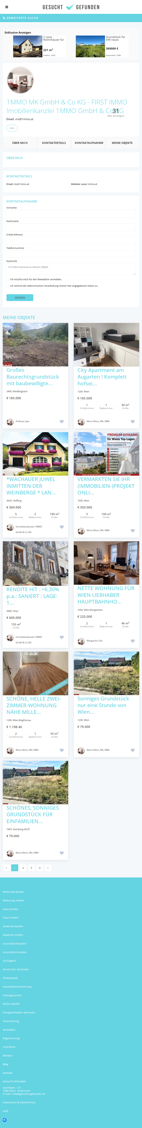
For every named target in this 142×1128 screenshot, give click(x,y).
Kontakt (7, 1073)
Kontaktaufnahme (89, 143)
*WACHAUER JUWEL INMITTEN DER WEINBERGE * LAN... (31, 485)
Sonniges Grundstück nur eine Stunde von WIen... (103, 705)
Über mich (20, 143)
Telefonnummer (15, 248)
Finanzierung (11, 1021)
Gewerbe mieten (13, 935)
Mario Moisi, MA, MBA (98, 421)
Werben (8, 1055)
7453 (9, 829)
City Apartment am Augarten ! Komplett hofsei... (102, 376)
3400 (9, 391)
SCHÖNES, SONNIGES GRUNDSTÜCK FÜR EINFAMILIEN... (32, 814)
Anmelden (9, 1029)
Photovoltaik (10, 978)
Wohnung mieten (13, 900)
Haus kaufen (10, 909)
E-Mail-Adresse (14, 234)
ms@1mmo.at (24, 119)
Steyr (15, 611)
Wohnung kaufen (13, 891)
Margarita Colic (95, 640)
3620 (9, 500)
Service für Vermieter (16, 969)
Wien (12, 128)
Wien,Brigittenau (22, 720)
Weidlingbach (20, 391)
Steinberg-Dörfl (21, 829)
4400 (9, 611)
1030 (80, 500)
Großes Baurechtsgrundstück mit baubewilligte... (32, 376)
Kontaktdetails (54, 143)
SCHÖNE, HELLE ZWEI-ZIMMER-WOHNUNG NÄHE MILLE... (33, 705)
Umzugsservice (12, 995)
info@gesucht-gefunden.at (28, 1094)
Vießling (17, 500)
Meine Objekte (122, 143)
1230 (80, 720)
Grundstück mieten (15, 952)
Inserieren (9, 1047)
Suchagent (9, 960)
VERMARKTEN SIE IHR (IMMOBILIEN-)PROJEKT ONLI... (106, 485)
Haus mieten (10, 917)
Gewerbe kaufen (13, 926)
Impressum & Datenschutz (19, 1102)
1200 (80, 391)
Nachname (12, 221)
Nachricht (11, 261)
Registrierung (11, 1038)
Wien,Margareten (93, 609)
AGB (5, 1111)
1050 (80, 609)
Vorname (11, 207)
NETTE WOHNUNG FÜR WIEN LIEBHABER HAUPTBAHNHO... (105, 595)
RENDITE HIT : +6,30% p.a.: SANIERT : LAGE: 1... (32, 596)
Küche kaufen (11, 1003)
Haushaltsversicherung (17, 986)
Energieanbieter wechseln (19, 1012)
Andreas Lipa (22, 421)
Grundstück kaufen (14, 943)
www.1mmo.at (89, 184)
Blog (5, 1064)
